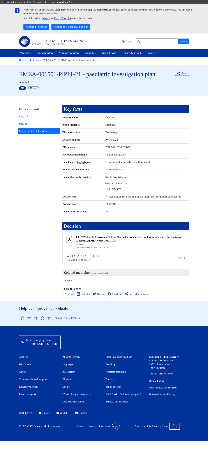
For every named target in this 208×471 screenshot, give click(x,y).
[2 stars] (25, 318)
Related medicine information (33, 131)
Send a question (113, 386)
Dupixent (67, 280)
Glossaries (67, 379)
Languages (67, 364)
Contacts (110, 379)
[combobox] (156, 41)
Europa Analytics (62, 18)
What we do (25, 364)
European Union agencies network (93, 426)
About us (23, 357)
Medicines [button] (25, 53)
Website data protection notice (76, 394)
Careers (22, 371)
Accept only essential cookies (71, 26)
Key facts (23, 116)
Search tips (111, 364)
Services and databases (117, 401)
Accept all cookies (36, 26)
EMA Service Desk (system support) (123, 394)
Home (22, 60)
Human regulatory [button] (44, 53)
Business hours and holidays (162, 394)
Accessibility (68, 371)
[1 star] (22, 318)
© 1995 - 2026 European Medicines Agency (40, 426)
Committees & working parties (33, 379)
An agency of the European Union (151, 426)
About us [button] (152, 53)
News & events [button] (109, 53)
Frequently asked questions (119, 357)
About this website (71, 357)
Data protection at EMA (74, 401)
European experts (27, 394)
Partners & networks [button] (132, 53)
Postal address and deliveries (163, 387)
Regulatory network (28, 386)
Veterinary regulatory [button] (69, 53)
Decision (23, 123)
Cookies (45, 18)
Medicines (34, 60)
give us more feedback (69, 318)
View (179, 258)
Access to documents (116, 371)
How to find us (156, 381)
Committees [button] (90, 53)
